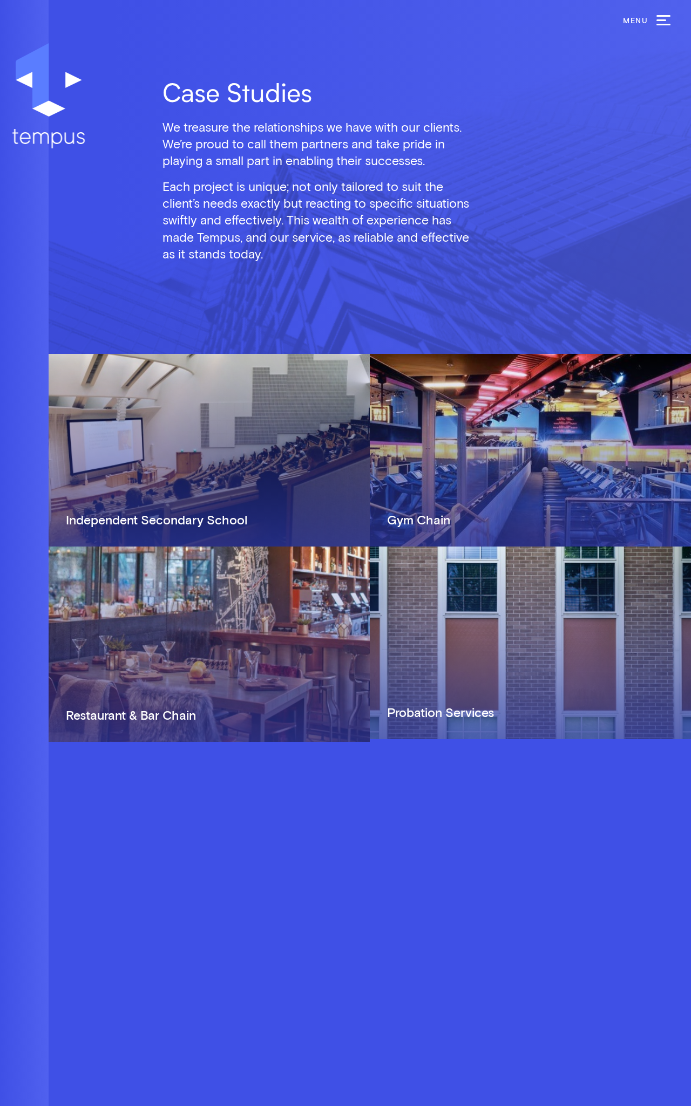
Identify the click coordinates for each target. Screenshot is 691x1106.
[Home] (48, 96)
